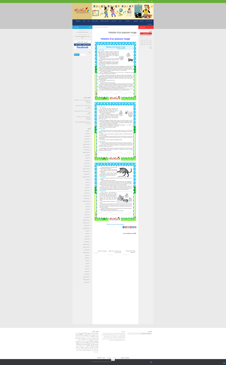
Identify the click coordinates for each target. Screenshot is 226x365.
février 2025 (86, 163)
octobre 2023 (86, 198)
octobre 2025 (86, 149)
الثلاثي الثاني (86, 339)
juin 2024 (87, 179)
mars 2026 (87, 136)
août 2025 (87, 155)
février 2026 (86, 138)
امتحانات (127, 21)
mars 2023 (87, 212)
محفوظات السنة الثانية (102, 251)
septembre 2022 (86, 228)
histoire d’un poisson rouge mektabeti (115, 224)
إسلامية (89, 336)
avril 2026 (87, 133)
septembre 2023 (86, 201)
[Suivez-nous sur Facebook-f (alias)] (90, 27)
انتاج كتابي (113, 21)
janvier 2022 (86, 241)
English (77, 333)
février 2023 (86, 214)
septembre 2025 (86, 152)
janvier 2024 (86, 193)
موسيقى (150, 24)
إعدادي (141, 21)
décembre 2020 (86, 276)
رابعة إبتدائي (96, 27)
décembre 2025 (86, 144)
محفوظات (77, 21)
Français (105, 27)
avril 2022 (87, 233)
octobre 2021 (86, 249)
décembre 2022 (86, 220)
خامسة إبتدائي (92, 344)
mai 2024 (87, 182)
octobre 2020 (86, 282)
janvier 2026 (86, 141)
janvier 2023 (86, 217)
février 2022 (86, 239)
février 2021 (86, 271)
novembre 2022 (86, 222)
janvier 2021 (86, 274)
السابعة (80, 339)
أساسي (135, 21)
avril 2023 (87, 209)
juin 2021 (87, 260)
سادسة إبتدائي (92, 346)
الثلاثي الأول (79, 338)
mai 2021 (87, 263)
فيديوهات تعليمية (141, 1)
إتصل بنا (125, 1)
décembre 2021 (86, 244)
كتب (88, 21)
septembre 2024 (86, 176)
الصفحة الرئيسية (148, 20)
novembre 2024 (86, 171)
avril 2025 (87, 157)
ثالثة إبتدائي (90, 342)
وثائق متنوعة (95, 21)
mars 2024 (87, 187)
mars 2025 (87, 160)
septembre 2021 (86, 252)
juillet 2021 (87, 257)
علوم (96, 348)
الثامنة (86, 338)
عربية (81, 345)
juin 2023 (87, 203)
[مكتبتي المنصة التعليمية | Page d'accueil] (81, 10)
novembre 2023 (86, 195)
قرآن (84, 21)
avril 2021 (87, 266)
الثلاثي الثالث (94, 339)
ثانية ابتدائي (80, 342)
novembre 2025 (86, 147)
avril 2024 (87, 184)
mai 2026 (87, 130)
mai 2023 (87, 206)
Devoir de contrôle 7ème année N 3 (82, 122)
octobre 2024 (86, 174)
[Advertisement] (82, 76)
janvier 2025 (86, 166)
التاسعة (90, 338)
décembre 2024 (86, 168)
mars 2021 (87, 268)
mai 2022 (87, 230)
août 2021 (87, 255)
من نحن (131, 1)
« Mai (151, 47)
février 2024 (86, 190)
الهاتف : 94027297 (116, 1)
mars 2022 (87, 236)
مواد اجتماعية (81, 350)
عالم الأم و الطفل (104, 21)
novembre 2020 (86, 279)
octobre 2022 (86, 225)
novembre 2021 (86, 247)
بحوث (120, 21)
